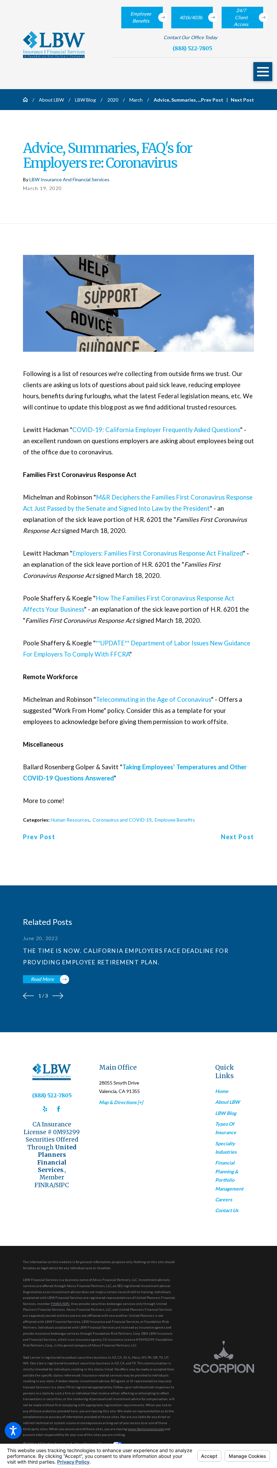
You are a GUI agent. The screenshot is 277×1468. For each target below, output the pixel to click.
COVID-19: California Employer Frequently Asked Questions (156, 429)
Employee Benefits (140, 17)
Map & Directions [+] (121, 1102)
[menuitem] (234, 1091)
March (136, 100)
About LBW (51, 100)
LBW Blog (85, 100)
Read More (42, 979)
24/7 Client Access (241, 17)
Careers (223, 1199)
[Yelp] (45, 1109)
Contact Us (226, 1210)
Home (221, 1091)
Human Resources (70, 820)
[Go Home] (27, 99)
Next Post (237, 837)
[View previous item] (28, 995)
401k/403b (190, 17)
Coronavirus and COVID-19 (122, 820)
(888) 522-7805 (192, 48)
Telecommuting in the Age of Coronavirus (153, 699)
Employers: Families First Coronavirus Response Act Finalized (157, 553)
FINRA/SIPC (60, 1304)
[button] (13, 1430)
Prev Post (39, 837)
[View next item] (57, 995)
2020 (112, 100)
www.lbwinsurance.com (146, 1429)
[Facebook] (58, 1109)
